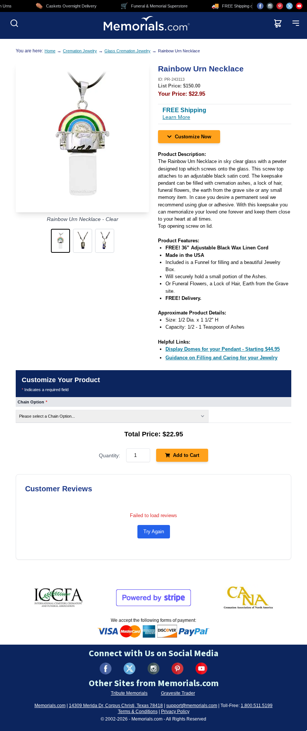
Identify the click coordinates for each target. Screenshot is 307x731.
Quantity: (109, 455)
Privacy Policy (175, 711)
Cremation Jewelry (80, 51)
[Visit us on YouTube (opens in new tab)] (299, 6)
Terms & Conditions (138, 711)
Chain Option (32, 402)
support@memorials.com (191, 705)
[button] (60, 241)
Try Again (153, 531)
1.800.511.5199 (257, 705)
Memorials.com (50, 705)
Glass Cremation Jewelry (127, 51)
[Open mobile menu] (295, 23)
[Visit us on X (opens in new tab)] (289, 6)
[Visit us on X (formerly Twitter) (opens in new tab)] (130, 669)
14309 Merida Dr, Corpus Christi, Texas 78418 (116, 705)
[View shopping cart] (277, 23)
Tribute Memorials (129, 693)
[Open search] (14, 23)
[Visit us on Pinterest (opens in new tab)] (279, 6)
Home (50, 51)
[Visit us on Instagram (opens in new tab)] (270, 6)
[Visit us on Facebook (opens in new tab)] (260, 6)
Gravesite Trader (178, 693)
